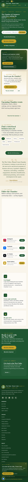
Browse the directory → (9, 66)
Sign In (3, 1)
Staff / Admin (5, 410)
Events (3, 417)
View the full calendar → (14, 115)
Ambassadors (5, 450)
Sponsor (3, 437)
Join (19, 90)
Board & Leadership (6, 448)
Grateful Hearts (5, 457)
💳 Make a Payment (9, 45)
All (3, 138)
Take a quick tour (8, 63)
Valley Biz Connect (6, 426)
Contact (7, 1)
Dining (15, 138)
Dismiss (15, 473)
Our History (4, 459)
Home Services (6, 144)
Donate (3, 435)
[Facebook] (3, 398)
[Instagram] (6, 398)
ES (13, 1)
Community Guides (6, 432)
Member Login (5, 408)
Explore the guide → (7, 473)
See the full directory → (14, 153)
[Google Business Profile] (12, 398)
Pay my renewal (10, 90)
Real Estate (4, 430)
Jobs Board (4, 428)
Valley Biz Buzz (5, 423)
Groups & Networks (6, 419)
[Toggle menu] (25, 5)
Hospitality (21, 138)
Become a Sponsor (9, 352)
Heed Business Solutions (16, 479)
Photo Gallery (5, 421)
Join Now (4, 404)
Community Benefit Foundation (9, 454)
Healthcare (8, 138)
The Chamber (5, 445)
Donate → (7, 372)
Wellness (10, 141)
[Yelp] (16, 398)
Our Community (5, 452)
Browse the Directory (9, 37)
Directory (4, 406)
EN (11, 1)
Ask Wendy (22, 32)
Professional (17, 141)
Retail (4, 141)
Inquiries (4, 439)
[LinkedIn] (9, 398)
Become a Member (9, 41)
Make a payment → (10, 87)
